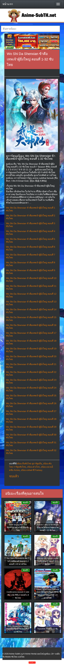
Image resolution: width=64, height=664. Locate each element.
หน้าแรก (7, 4)
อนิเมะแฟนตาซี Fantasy (31, 470)
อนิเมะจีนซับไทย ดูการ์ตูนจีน (29, 463)
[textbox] (30, 29)
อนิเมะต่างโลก (33, 467)
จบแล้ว (14, 476)
